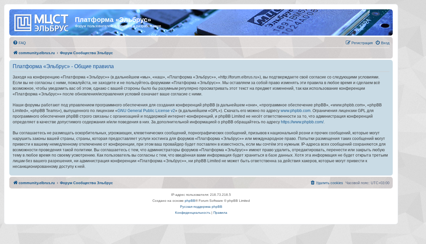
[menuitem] (19, 43)
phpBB (190, 200)
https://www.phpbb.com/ (302, 122)
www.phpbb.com (296, 110)
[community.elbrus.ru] (43, 21)
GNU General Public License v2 (146, 110)
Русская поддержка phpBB (201, 206)
